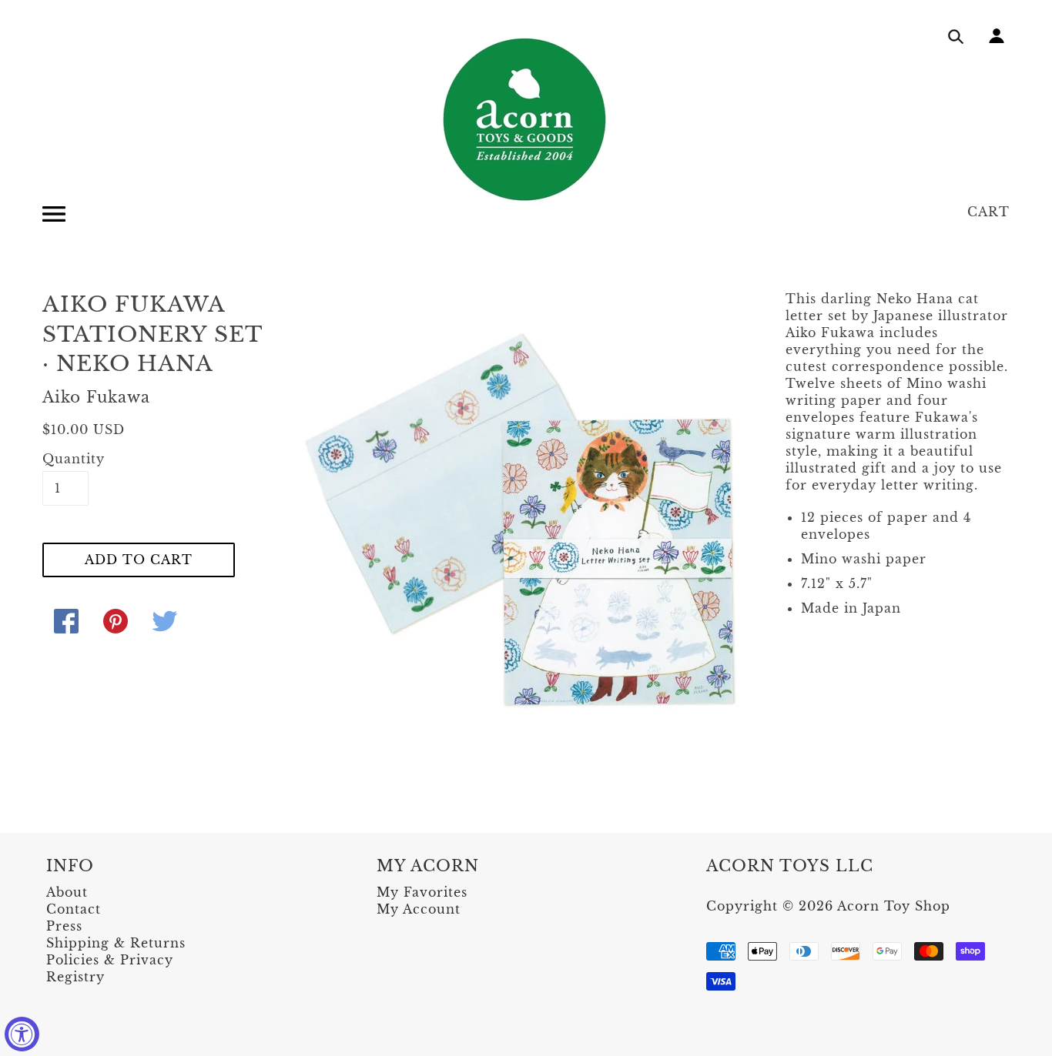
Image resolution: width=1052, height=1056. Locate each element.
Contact (73, 909)
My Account (419, 909)
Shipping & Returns (116, 943)
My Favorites (422, 892)
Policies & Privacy (109, 959)
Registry (75, 976)
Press (64, 926)
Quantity (65, 458)
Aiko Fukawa (96, 397)
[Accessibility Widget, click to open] (22, 1034)
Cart (988, 211)
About (67, 892)
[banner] (526, 119)
